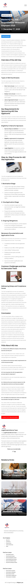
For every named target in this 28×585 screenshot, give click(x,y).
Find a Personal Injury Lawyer (11, 562)
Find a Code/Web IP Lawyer (11, 560)
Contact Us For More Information (10, 417)
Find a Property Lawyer (10, 556)
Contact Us (8, 541)
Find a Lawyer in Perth (10, 573)
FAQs (7, 546)
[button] (25, 5)
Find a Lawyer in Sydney (10, 570)
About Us (8, 540)
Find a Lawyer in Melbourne (11, 575)
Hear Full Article (6, 36)
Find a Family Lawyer (10, 554)
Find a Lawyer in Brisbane (11, 572)
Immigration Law (7, 15)
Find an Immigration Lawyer (11, 557)
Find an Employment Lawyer (11, 559)
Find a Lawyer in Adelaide (11, 576)
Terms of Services (9, 544)
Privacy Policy (8, 543)
